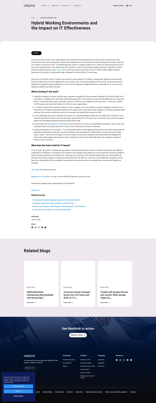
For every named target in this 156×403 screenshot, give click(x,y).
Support (65, 366)
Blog (33, 18)
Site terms (70, 392)
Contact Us (35, 190)
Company (76, 6)
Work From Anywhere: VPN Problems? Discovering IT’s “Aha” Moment (60, 206)
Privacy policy (36, 392)
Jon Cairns (35, 170)
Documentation (67, 363)
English (130, 6)
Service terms (79, 392)
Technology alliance (85, 363)
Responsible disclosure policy (94, 392)
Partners (83, 356)
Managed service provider (87, 366)
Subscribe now (29, 368)
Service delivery (84, 369)
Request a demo (118, 6)
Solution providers (85, 373)
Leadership (101, 360)
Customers (67, 356)
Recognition (101, 363)
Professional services (69, 360)
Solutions (54, 6)
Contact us (119, 356)
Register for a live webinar (40, 176)
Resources (65, 6)
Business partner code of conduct (87, 377)
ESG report (101, 366)
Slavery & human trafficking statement (116, 392)
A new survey (61, 70)
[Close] (33, 375)
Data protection (59, 392)
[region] (18, 387)
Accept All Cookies (18, 386)
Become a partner (85, 360)
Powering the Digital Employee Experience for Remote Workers (57, 200)
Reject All (18, 391)
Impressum (133, 392)
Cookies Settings (47, 392)
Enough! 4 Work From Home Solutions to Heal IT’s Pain (54, 203)
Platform (44, 6)
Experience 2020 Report (59, 124)
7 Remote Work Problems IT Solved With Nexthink (52, 210)
